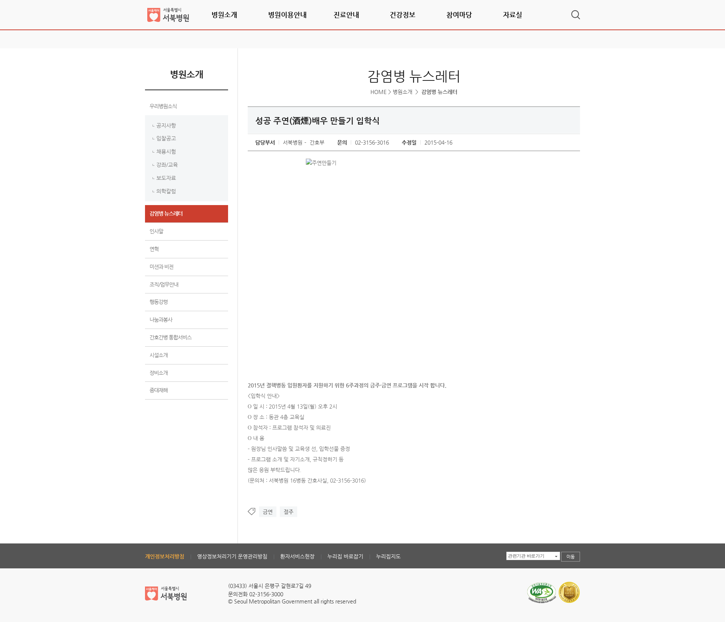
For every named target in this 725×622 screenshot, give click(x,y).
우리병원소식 (163, 106)
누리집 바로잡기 (345, 556)
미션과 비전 (161, 267)
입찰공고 (166, 138)
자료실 (512, 15)
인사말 (156, 231)
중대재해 (159, 390)
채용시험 (166, 151)
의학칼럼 (166, 191)
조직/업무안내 (164, 284)
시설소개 (159, 355)
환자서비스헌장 (297, 556)
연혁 (154, 249)
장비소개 (159, 373)
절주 (288, 512)
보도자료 (166, 178)
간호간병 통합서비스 (170, 337)
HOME (378, 92)
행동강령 (159, 302)
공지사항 (166, 125)
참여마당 (459, 15)
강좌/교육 (167, 165)
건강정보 (402, 15)
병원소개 (224, 15)
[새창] (541, 584)
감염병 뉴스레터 (166, 213)
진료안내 (346, 15)
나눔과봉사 (161, 319)
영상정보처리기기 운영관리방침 (232, 556)
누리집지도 (388, 556)
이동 (570, 556)
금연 (268, 512)
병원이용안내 (287, 15)
